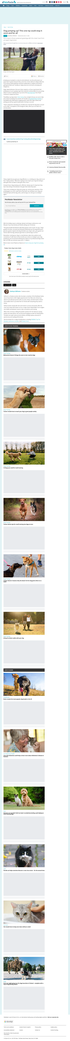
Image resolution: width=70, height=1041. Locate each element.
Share (7, 76)
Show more (25, 273)
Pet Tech (41, 5)
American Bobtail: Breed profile (57, 167)
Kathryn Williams (13, 35)
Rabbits (18, 5)
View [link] (39, 256)
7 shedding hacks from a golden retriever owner (55, 172)
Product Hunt (25, 321)
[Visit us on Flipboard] (61, 2)
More (56, 5)
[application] (24, 121)
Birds (30, 5)
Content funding (54, 1030)
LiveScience (11, 321)
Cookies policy (54, 1027)
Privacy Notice (8, 210)
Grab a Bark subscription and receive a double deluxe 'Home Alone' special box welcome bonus (57, 151)
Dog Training (10, 27)
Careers (21, 1030)
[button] (65, 2)
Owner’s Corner (49, 5)
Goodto (17, 321)
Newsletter (42, 76)
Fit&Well (33, 319)
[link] (9, 256)
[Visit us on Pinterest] (56, 2)
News (5, 36)
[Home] (3, 5)
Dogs (8, 5)
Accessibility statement (9, 1030)
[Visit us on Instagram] (58, 2)
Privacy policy (38, 1027)
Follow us (34, 76)
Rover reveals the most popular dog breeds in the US (57, 162)
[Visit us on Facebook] (52, 2)
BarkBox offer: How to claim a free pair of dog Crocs (57, 157)
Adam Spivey (20, 97)
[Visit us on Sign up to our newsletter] (50, 2)
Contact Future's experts (25, 1027)
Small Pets (24, 5)
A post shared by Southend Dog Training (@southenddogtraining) (23, 139)
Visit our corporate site (53, 1017)
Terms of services (21, 209)
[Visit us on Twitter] (54, 2)
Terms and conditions (9, 1027)
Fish (35, 5)
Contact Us (37, 1030)
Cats (12, 5)
